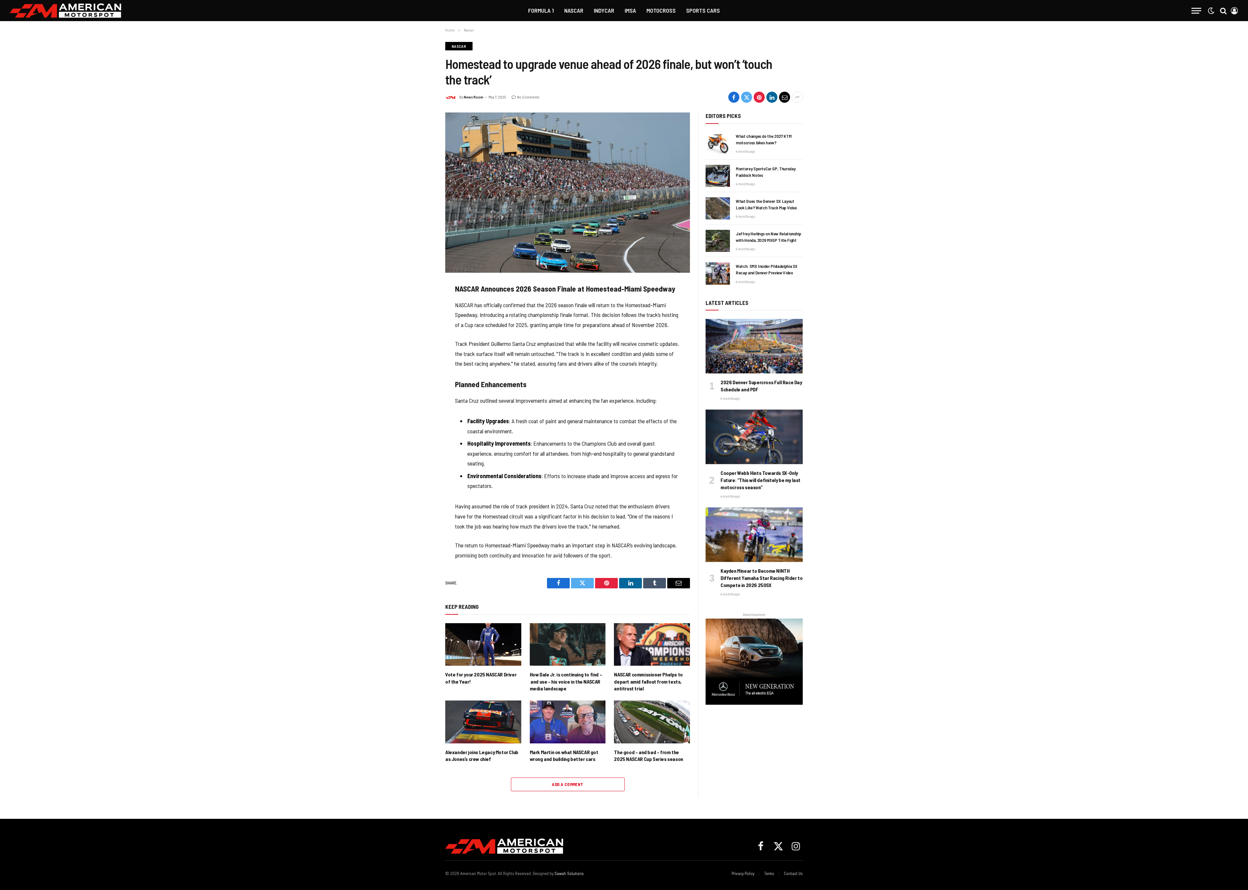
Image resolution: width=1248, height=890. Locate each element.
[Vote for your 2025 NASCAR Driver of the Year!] (483, 644)
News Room (473, 97)
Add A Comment (567, 784)
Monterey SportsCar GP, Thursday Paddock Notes (765, 172)
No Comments (528, 97)
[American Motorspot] (66, 10)
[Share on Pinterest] (759, 97)
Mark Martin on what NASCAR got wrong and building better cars (564, 755)
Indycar (604, 10)
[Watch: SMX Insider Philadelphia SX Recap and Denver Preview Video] (718, 273)
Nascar (573, 10)
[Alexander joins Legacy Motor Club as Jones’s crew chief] (483, 721)
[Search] (1223, 10)
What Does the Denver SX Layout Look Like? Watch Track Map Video (766, 204)
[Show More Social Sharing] (797, 97)
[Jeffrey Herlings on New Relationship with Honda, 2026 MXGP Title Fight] (718, 241)
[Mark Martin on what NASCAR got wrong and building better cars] (568, 721)
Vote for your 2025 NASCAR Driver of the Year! (480, 678)
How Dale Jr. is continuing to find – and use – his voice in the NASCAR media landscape (566, 681)
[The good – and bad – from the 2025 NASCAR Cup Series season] (652, 721)
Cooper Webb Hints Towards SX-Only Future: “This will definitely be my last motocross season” (760, 480)
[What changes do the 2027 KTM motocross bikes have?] (718, 143)
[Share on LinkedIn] (771, 97)
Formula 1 (541, 10)
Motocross (661, 10)
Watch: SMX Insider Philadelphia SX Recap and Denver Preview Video (767, 269)
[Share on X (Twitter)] (746, 97)
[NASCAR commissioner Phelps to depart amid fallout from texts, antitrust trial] (652, 644)
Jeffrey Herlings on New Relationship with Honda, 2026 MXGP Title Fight (768, 237)
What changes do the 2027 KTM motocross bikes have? (763, 139)
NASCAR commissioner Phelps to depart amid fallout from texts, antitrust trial (648, 681)
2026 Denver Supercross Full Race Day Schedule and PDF (761, 385)
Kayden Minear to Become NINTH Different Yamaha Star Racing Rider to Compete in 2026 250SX (761, 578)
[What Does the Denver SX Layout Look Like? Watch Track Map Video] (718, 208)
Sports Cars (703, 10)
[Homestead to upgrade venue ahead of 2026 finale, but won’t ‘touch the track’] (567, 192)
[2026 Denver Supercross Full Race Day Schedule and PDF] (754, 346)
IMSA (630, 10)
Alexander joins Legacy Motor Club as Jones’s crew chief (481, 755)
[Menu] (1196, 10)
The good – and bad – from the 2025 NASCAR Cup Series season (648, 755)
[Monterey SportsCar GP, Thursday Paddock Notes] (718, 176)
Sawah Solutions (569, 873)
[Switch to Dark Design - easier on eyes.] (1211, 10)
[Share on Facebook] (733, 97)
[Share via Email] (784, 97)
